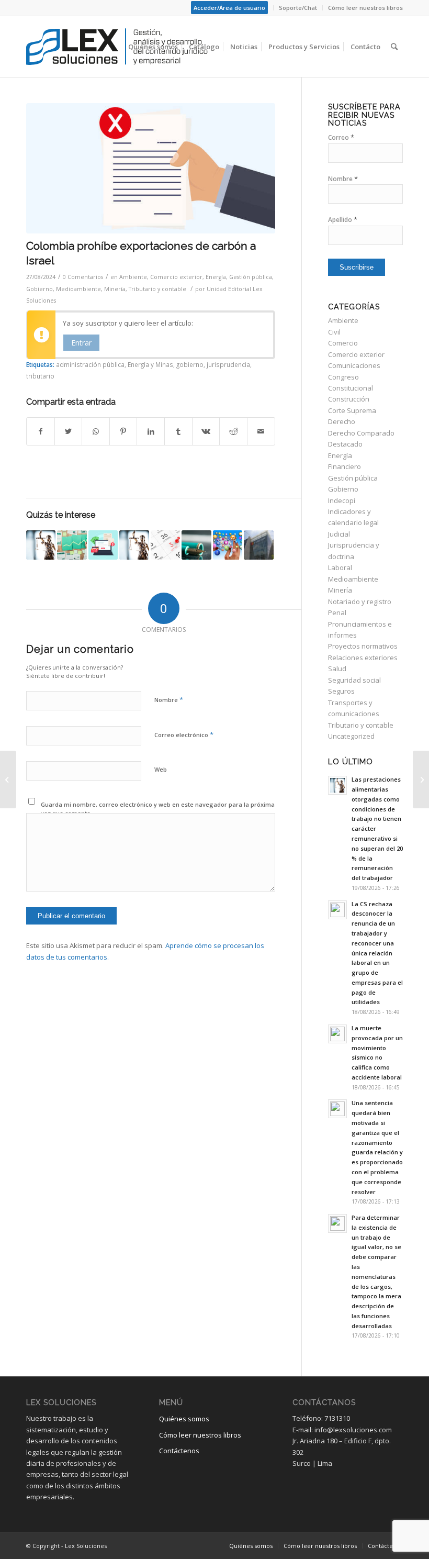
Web (160, 769)
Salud (337, 668)
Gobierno (39, 289)
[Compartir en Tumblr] (178, 431)
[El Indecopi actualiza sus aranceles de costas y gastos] (258, 545)
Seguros (341, 691)
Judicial (339, 534)
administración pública (90, 364)
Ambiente (133, 277)
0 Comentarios (83, 277)
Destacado (345, 444)
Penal (337, 612)
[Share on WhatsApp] (95, 431)
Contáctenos (179, 1450)
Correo (341, 137)
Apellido (342, 219)
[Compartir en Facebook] (40, 431)
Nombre (168, 699)
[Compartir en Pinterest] (123, 431)
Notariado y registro (359, 601)
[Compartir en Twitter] (68, 431)
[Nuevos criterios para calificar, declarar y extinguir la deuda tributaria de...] (8, 779)
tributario (40, 376)
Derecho (341, 421)
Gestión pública (250, 277)
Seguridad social (354, 680)
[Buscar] (394, 46)
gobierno (190, 364)
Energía (216, 277)
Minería (115, 289)
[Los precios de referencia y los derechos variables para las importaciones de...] (421, 779)
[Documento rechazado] (150, 168)
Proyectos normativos (363, 646)
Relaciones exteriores (363, 657)
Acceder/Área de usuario (229, 8)
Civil (334, 332)
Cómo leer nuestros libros (365, 8)
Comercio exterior (176, 277)
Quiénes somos (184, 1418)
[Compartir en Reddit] (233, 431)
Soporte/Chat (298, 8)
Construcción (348, 399)
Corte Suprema (352, 410)
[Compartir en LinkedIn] (150, 431)
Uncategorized (351, 736)
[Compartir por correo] (261, 431)
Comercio (343, 343)
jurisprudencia (228, 364)
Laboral (340, 567)
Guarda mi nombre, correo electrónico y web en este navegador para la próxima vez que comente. (158, 808)
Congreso (343, 377)
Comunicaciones (354, 365)
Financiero (344, 466)
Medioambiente (78, 289)
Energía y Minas (150, 364)
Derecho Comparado (361, 433)
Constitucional (350, 388)
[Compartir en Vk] (206, 431)
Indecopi (341, 500)
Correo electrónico (183, 734)
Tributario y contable (157, 289)
